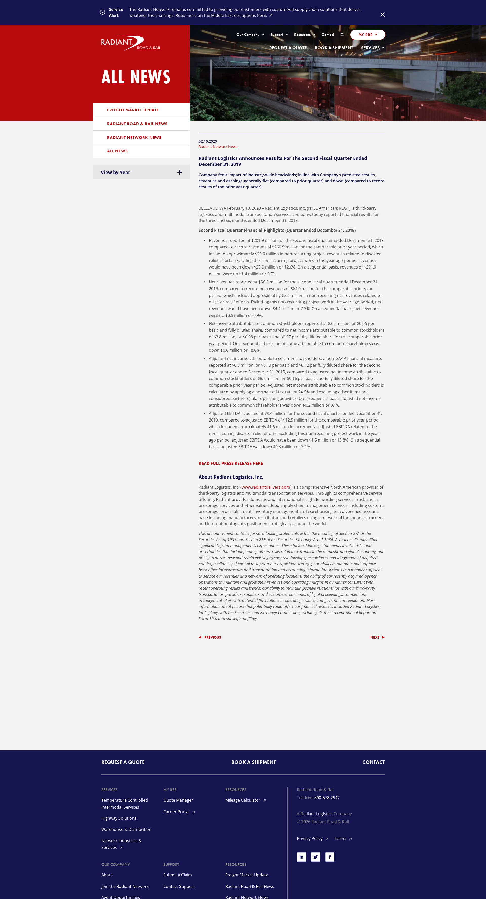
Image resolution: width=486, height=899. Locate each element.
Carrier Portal (176, 811)
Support (277, 34)
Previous (212, 637)
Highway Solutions (118, 818)
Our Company (247, 34)
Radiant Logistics (316, 813)
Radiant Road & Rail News (137, 123)
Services (370, 47)
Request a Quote (288, 47)
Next (374, 637)
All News (117, 151)
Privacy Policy (310, 838)
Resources (302, 34)
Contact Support (179, 886)
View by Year (115, 172)
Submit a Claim (177, 875)
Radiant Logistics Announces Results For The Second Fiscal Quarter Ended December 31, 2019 (283, 161)
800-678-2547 (327, 797)
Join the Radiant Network (125, 886)
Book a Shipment (334, 47)
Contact (328, 34)
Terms (340, 838)
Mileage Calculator (243, 800)
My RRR (366, 34)
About (107, 875)
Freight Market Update (133, 110)
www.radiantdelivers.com (266, 487)
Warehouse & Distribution (126, 829)
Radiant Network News (134, 137)
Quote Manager (178, 800)
